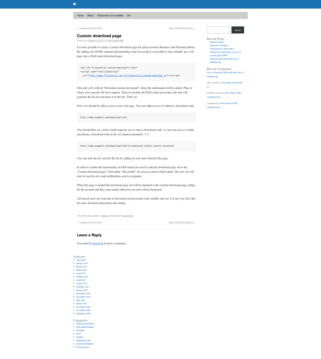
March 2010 (81, 303)
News (105, 215)
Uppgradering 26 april (89, 28)
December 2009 (83, 306)
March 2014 (81, 269)
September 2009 (83, 313)
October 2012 (82, 276)
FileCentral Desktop (85, 323)
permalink (128, 215)
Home (80, 15)
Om (129, 15)
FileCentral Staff (115, 40)
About (90, 15)
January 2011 (82, 289)
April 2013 (81, 273)
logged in (97, 243)
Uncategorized (82, 346)
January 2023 (82, 263)
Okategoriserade (83, 340)
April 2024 (81, 259)
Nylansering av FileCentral (222, 48)
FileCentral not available (110, 15)
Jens (209, 72)
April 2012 (81, 279)
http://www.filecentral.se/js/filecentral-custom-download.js (127, 75)
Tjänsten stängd (217, 41)
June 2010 (80, 300)
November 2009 (83, 310)
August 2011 (82, 283)
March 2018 (81, 266)
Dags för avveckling (219, 45)
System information (84, 343)
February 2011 (82, 286)
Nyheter (79, 336)
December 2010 (83, 293)
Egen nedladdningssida (182, 28)
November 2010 (83, 296)
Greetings (80, 330)
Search (238, 29)
